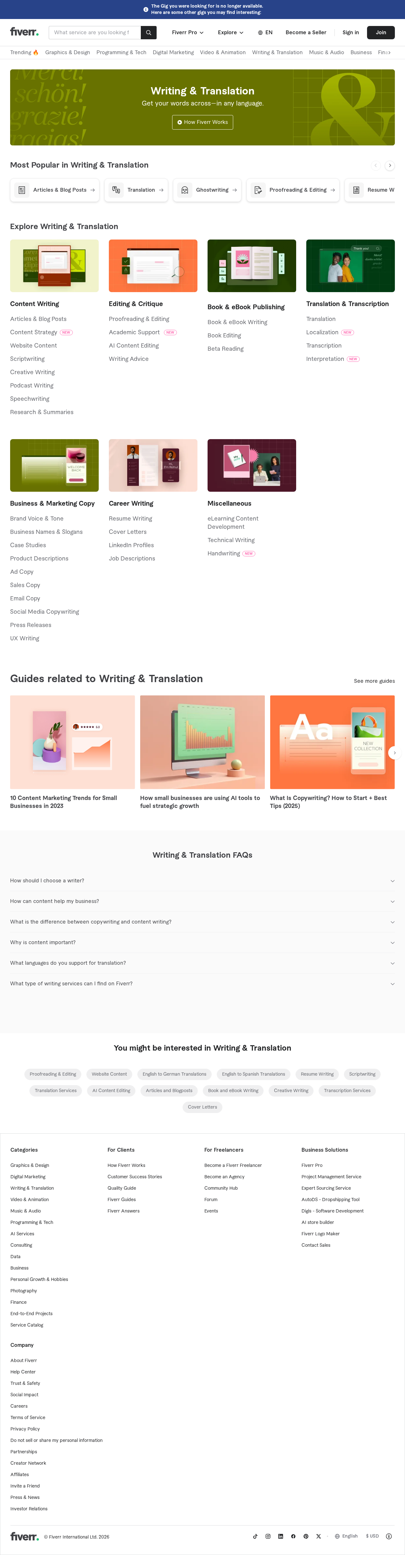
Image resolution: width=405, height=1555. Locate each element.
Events (211, 1211)
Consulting (21, 1245)
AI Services (22, 1234)
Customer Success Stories (135, 1177)
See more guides (374, 681)
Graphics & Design (67, 52)
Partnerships (23, 1452)
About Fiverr (23, 1361)
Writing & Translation (277, 52)
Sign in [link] (351, 32)
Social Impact (24, 1395)
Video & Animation (223, 52)
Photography (23, 1291)
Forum (210, 1200)
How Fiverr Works (206, 122)
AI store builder (318, 1222)
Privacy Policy (25, 1429)
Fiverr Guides (122, 1200)
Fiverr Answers (124, 1211)
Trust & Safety (25, 1383)
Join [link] (381, 32)
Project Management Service (331, 1177)
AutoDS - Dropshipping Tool (330, 1200)
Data (15, 1257)
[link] (52, 1074)
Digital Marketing (173, 52)
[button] (188, 32)
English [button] (350, 1536)
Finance (18, 1302)
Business (361, 52)
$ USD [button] (372, 1536)
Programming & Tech (121, 52)
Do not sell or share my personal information (56, 1440)
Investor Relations (28, 1509)
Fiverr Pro (312, 1165)
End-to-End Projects (31, 1314)
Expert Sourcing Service (326, 1188)
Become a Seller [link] (306, 32)
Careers (19, 1406)
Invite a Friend (25, 1486)
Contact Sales (316, 1245)
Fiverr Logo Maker (321, 1234)
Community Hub (221, 1188)
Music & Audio (326, 52)
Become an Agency (224, 1177)
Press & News (25, 1497)
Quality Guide (122, 1188)
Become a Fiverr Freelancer (233, 1165)
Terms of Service (27, 1418)
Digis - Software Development (333, 1211)
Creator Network (28, 1463)
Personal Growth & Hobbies (39, 1279)
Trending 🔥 (24, 52)
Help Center (23, 1372)
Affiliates (19, 1475)
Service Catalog (26, 1325)
